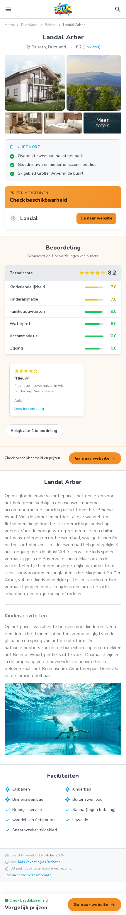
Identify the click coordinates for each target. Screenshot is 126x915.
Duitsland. (29, 24)
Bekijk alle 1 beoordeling (34, 430)
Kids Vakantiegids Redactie (39, 862)
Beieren (51, 24)
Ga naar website (95, 458)
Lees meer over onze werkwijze (28, 875)
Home (10, 24)
